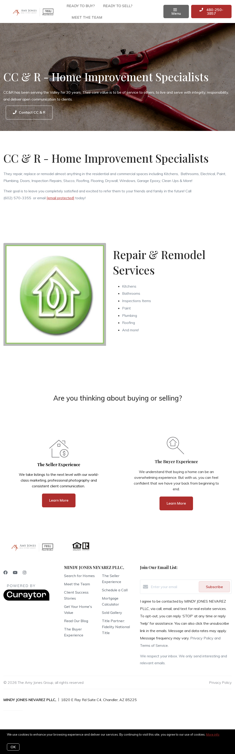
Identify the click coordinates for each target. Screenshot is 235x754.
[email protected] (60, 198)
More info (212, 734)
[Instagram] (24, 572)
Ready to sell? (117, 5)
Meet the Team (77, 584)
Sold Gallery (112, 612)
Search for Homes (79, 575)
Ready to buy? (81, 5)
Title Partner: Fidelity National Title (116, 626)
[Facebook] (5, 572)
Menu (176, 13)
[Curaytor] (26, 599)
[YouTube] (15, 572)
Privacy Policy (220, 682)
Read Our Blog (76, 620)
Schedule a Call (115, 590)
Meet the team (87, 17)
